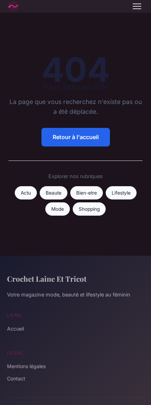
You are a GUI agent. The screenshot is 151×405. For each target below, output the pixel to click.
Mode (57, 209)
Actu (26, 193)
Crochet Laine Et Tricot (46, 278)
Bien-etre (86, 193)
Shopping (89, 209)
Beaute (53, 193)
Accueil (15, 329)
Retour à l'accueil (76, 137)
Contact (16, 378)
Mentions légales (26, 366)
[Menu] (137, 6)
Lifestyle (121, 193)
